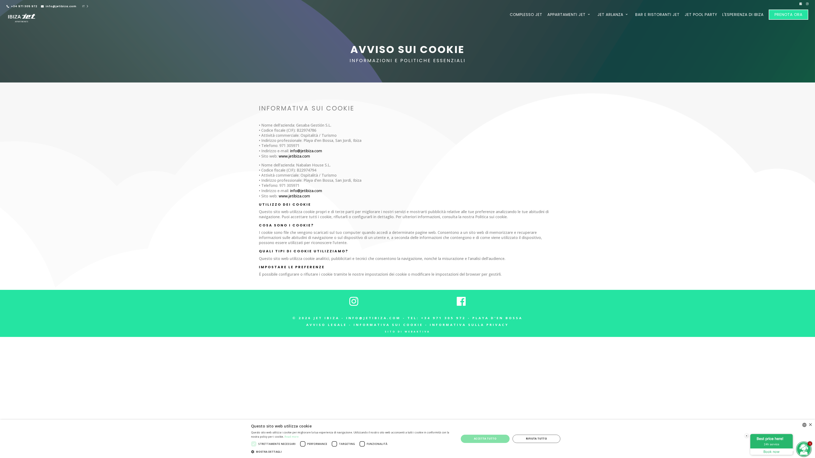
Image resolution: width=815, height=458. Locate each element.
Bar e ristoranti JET (657, 15)
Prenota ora (788, 14)
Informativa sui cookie (388, 325)
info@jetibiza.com (373, 318)
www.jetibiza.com (294, 156)
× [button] (810, 424)
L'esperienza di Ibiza (743, 15)
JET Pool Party (701, 15)
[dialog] (407, 439)
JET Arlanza (610, 15)
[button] (352, 452)
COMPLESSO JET (526, 15)
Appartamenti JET (566, 15)
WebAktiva (417, 331)
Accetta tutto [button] (485, 438)
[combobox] (804, 425)
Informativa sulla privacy (469, 325)
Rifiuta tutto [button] (536, 438)
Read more (292, 436)
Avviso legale (326, 325)
